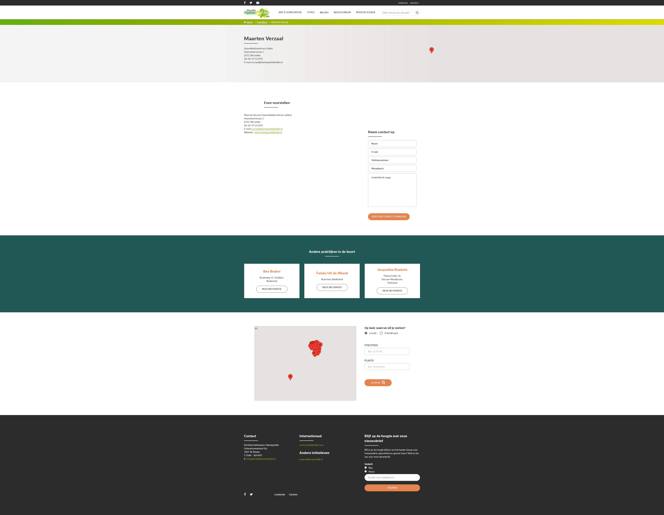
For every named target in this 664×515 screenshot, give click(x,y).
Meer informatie (272, 289)
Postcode (371, 345)
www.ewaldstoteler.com (311, 445)
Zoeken (375, 382)
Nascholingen (342, 12)
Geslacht (369, 464)
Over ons (403, 3)
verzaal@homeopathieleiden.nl (267, 128)
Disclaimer (293, 494)
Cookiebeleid (279, 494)
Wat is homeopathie (290, 12)
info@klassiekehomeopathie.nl (261, 459)
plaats (369, 360)
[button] (314, 354)
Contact (414, 3)
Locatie (373, 333)
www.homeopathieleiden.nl (268, 132)
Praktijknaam (391, 333)
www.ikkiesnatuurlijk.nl (311, 459)
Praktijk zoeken (365, 12)
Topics (311, 12)
